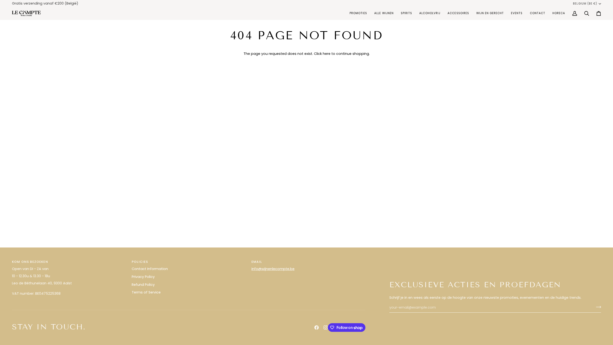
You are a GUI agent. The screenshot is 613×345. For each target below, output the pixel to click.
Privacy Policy (143, 276)
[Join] (597, 307)
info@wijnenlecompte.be (273, 268)
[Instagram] (326, 327)
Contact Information (150, 268)
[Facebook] (316, 327)
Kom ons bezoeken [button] (30, 261)
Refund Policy (143, 284)
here (326, 53)
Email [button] (256, 261)
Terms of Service (146, 292)
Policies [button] (140, 261)
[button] (384, 13)
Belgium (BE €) (585, 4)
